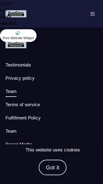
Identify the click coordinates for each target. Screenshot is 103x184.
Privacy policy (20, 78)
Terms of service (22, 104)
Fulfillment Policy (23, 118)
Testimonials (18, 65)
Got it (52, 167)
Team (10, 91)
